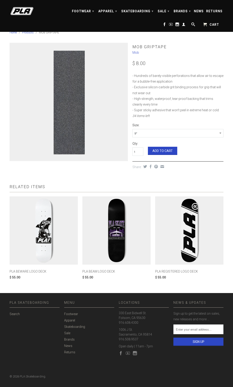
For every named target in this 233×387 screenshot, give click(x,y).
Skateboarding (137, 11)
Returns (214, 11)
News (199, 11)
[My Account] (184, 25)
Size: (135, 125)
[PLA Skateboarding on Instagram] (177, 25)
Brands (182, 11)
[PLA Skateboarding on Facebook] (165, 25)
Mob (135, 52)
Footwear (83, 11)
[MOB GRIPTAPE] (69, 102)
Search (15, 314)
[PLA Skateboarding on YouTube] (171, 25)
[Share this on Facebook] (150, 166)
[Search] (193, 25)
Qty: (135, 143)
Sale (163, 11)
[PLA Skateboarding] (35, 9)
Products (28, 32)
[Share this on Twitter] (144, 166)
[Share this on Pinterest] (155, 166)
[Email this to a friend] (161, 166)
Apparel (107, 11)
